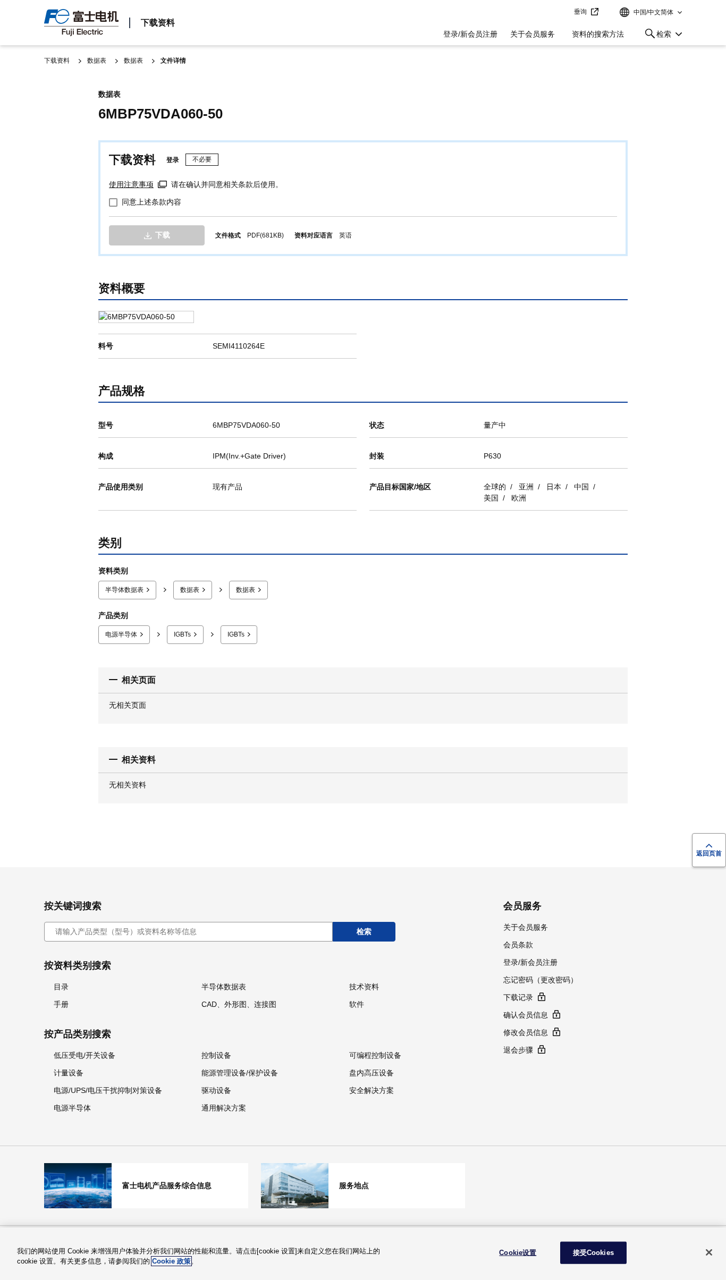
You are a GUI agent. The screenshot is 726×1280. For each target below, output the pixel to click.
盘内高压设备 (371, 1073)
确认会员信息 (525, 1015)
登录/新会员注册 (470, 34)
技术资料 (364, 986)
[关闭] (709, 1252)
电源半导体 (121, 634)
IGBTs (182, 634)
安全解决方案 (371, 1090)
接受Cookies (593, 1253)
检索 (656, 36)
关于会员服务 (532, 34)
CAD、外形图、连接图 (238, 1004)
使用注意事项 (131, 184)
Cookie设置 (517, 1253)
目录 (61, 986)
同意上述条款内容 (151, 202)
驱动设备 (216, 1090)
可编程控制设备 (375, 1055)
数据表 (96, 60)
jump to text (562, 12)
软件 (356, 1004)
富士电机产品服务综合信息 (146, 1185)
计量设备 (68, 1073)
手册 (61, 1004)
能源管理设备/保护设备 (239, 1073)
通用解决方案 (223, 1108)
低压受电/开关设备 (84, 1055)
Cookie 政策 (171, 1261)
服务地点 (363, 1185)
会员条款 (518, 944)
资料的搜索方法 (598, 34)
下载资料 (158, 22)
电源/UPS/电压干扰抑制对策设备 (108, 1090)
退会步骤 (518, 1050)
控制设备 (216, 1055)
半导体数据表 (124, 590)
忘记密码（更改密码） (540, 980)
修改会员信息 (525, 1032)
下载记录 (518, 997)
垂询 (580, 11)
